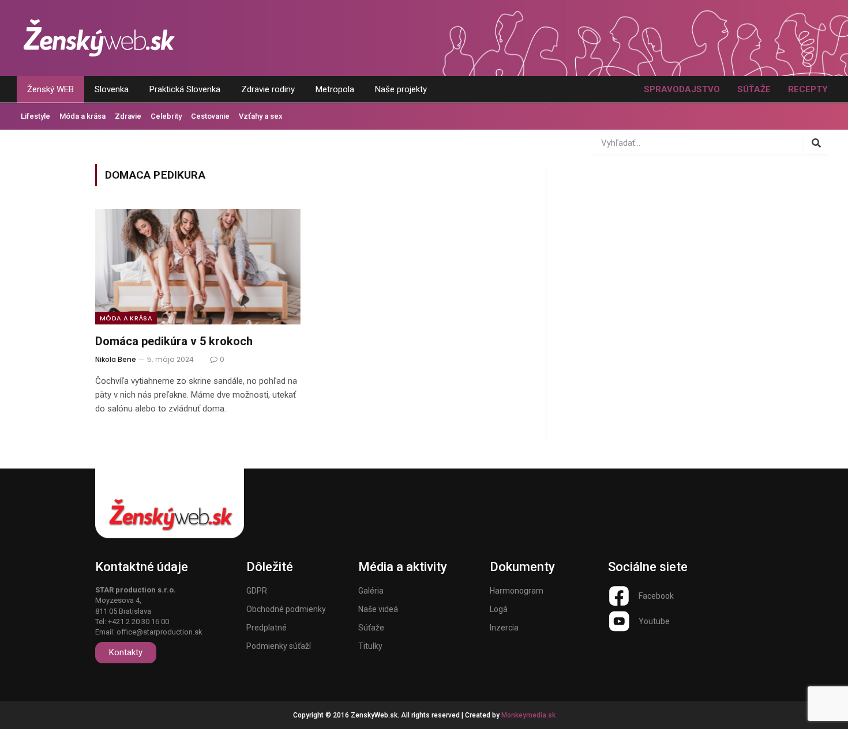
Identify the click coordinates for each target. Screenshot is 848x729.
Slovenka (112, 89)
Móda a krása (82, 116)
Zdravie (128, 116)
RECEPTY (808, 89)
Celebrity (166, 116)
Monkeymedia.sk (528, 715)
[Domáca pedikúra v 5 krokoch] (198, 266)
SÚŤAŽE (754, 89)
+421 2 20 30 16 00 (138, 621)
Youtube (654, 621)
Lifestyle (35, 116)
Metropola (335, 89)
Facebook (656, 595)
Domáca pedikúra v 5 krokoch (174, 341)
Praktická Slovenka (184, 89)
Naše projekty (401, 89)
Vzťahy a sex (261, 116)
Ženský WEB (50, 89)
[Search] (817, 143)
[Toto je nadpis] (619, 596)
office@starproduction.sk (159, 632)
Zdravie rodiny (268, 89)
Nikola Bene (115, 359)
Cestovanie (210, 116)
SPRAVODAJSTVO (682, 89)
